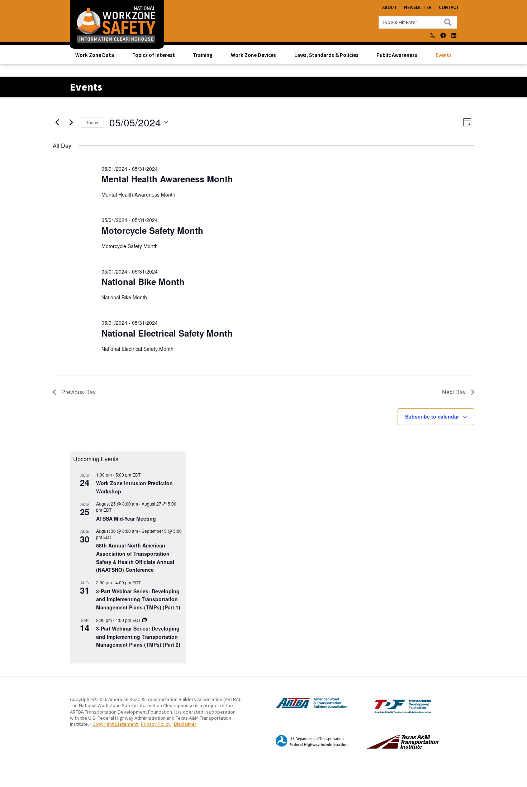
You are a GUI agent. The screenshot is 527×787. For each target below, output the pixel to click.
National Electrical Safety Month (167, 333)
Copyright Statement (115, 724)
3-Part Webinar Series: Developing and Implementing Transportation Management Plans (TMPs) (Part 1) (138, 599)
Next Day (454, 392)
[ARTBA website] (304, 707)
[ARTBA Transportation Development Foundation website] (387, 711)
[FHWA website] (304, 746)
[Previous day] (57, 122)
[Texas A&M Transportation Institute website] (387, 747)
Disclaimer (185, 724)
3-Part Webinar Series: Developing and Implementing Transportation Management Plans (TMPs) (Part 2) (138, 636)
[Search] (448, 22)
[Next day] (71, 122)
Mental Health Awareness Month (167, 179)
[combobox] (418, 22)
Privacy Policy (156, 724)
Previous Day (78, 392)
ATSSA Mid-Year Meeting (126, 518)
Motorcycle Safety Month (152, 230)
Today (92, 122)
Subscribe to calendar (432, 416)
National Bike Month (143, 281)
